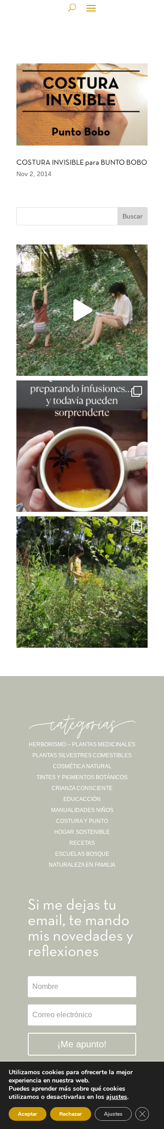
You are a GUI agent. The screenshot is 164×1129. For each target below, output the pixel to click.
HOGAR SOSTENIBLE (82, 832)
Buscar (133, 216)
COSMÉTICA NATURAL (82, 766)
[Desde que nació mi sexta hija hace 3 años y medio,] (82, 582)
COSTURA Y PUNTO (82, 821)
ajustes (116, 1097)
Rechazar (70, 1114)
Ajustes (113, 1114)
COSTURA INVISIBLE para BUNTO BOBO (81, 163)
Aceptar (27, 1114)
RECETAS (82, 843)
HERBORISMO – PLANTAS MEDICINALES (82, 744)
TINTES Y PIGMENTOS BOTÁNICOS (82, 777)
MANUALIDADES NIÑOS (82, 810)
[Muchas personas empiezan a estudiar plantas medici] (82, 446)
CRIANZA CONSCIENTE (82, 788)
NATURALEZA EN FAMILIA (82, 865)
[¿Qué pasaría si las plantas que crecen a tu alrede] (82, 310)
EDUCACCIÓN (82, 799)
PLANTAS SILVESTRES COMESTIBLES (82, 755)
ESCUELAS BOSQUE (82, 854)
